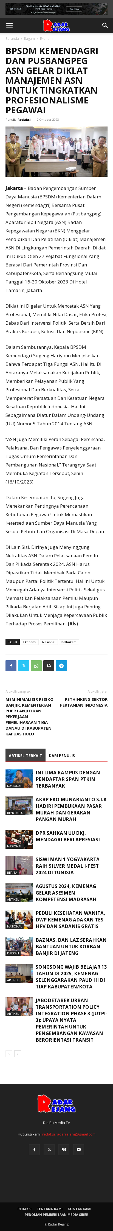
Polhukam (69, 642)
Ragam (29, 38)
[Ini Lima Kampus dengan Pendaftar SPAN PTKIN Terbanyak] (19, 778)
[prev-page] (8, 1053)
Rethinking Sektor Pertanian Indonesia (84, 702)
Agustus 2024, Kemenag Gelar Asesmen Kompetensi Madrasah (66, 893)
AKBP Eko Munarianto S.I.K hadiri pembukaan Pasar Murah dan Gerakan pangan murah (71, 809)
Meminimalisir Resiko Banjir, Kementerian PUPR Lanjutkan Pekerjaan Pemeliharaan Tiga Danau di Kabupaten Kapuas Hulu (29, 716)
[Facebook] (10, 665)
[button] (9, 25)
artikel (13, 899)
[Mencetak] (48, 665)
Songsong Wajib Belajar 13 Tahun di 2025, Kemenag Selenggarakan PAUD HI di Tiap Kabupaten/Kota (71, 977)
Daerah (13, 953)
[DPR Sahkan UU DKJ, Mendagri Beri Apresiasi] (19, 839)
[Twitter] (23, 665)
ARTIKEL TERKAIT (25, 755)
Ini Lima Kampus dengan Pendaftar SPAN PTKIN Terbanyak (68, 779)
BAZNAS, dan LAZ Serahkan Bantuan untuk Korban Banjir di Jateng (71, 946)
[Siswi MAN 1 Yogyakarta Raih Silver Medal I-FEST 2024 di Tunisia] (19, 865)
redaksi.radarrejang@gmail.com (68, 1134)
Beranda (12, 38)
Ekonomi (46, 38)
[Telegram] (61, 665)
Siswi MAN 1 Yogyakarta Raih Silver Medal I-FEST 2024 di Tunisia (68, 866)
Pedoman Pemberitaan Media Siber (56, 1214)
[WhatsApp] (36, 665)
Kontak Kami (79, 1209)
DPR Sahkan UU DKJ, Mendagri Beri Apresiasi (68, 836)
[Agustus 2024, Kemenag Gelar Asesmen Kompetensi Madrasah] (19, 892)
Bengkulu (15, 813)
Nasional (48, 642)
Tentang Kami (50, 1209)
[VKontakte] (63, 1149)
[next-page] (17, 1053)
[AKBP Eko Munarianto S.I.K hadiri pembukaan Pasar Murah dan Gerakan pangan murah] (19, 805)
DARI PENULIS (62, 755)
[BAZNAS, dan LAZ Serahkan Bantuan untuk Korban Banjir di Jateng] (19, 946)
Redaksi (24, 119)
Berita (12, 872)
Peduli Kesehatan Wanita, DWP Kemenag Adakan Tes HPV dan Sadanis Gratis (70, 919)
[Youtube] (78, 1149)
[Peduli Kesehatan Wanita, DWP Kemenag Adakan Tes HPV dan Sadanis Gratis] (19, 919)
